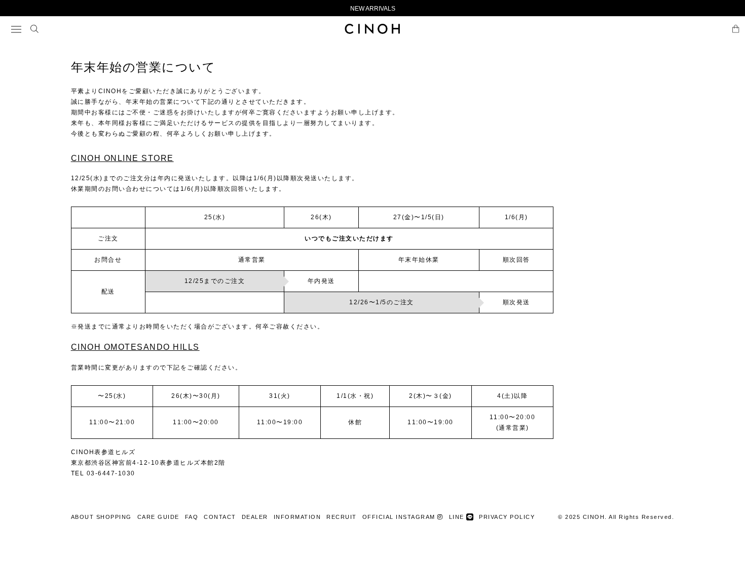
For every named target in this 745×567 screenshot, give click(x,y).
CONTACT (220, 517)
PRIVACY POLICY (507, 517)
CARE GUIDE (158, 517)
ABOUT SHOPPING (101, 517)
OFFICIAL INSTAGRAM (400, 517)
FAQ (192, 517)
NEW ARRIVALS (372, 8)
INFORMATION (297, 517)
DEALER (255, 517)
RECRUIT (341, 517)
